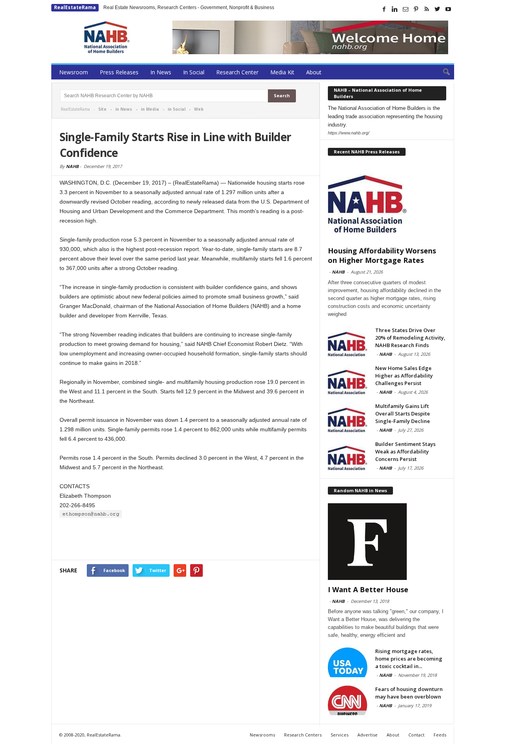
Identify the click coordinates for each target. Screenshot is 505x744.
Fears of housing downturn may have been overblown (409, 692)
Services (339, 735)
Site (102, 109)
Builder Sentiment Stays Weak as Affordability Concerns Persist (405, 451)
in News (123, 109)
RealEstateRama (75, 7)
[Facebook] (384, 9)
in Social (176, 109)
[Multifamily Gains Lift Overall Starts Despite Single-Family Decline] (347, 417)
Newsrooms (262, 735)
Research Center (237, 72)
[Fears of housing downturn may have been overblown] (347, 700)
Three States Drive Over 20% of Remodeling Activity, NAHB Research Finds (410, 338)
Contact (416, 735)
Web (199, 109)
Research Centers (303, 735)
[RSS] (427, 9)
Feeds (440, 735)
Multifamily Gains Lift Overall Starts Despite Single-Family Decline (402, 413)
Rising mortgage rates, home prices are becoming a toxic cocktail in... (408, 659)
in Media (150, 109)
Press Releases (119, 72)
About (314, 72)
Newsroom (73, 72)
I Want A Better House (368, 589)
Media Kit (282, 72)
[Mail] (405, 9)
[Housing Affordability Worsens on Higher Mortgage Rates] (387, 202)
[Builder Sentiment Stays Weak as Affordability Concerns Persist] (347, 455)
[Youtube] (448, 9)
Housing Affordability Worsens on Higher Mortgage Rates (382, 255)
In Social (193, 72)
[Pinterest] (416, 9)
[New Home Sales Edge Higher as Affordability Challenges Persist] (347, 379)
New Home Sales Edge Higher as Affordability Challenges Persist (404, 375)
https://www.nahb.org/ (348, 132)
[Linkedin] (395, 9)
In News (160, 72)
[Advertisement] (186, 539)
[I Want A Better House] (387, 541)
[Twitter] (437, 9)
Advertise (367, 735)
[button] (442, 72)
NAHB (72, 166)
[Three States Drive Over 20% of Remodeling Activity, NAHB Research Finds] (347, 341)
